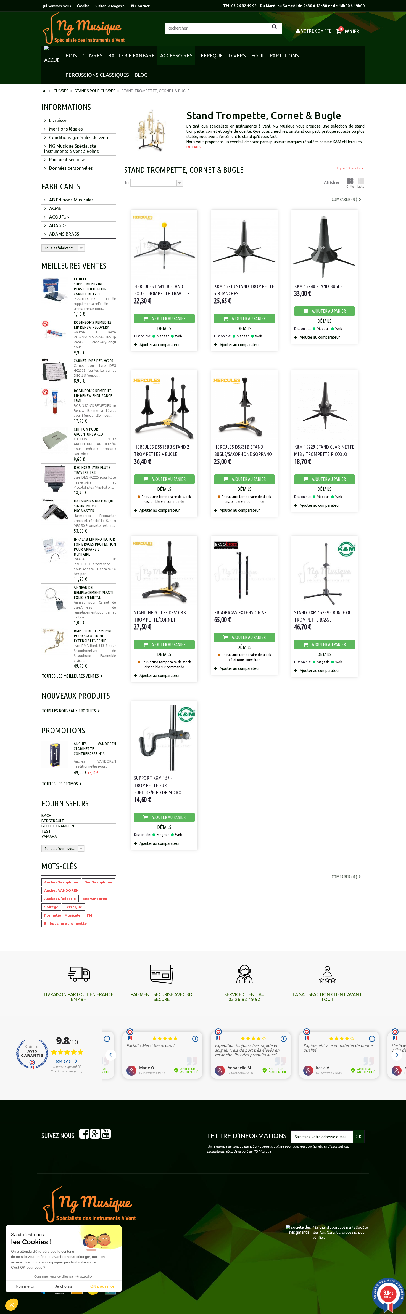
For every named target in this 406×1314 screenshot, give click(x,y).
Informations (66, 107)
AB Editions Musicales (71, 199)
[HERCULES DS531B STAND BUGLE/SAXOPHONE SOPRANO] (244, 405)
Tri (126, 182)
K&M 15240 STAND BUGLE (318, 286)
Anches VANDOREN (61, 890)
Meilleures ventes (73, 265)
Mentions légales (65, 128)
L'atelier (83, 6)
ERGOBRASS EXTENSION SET (241, 612)
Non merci (25, 1286)
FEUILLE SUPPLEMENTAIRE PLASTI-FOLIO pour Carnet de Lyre (90, 286)
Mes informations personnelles (234, 1234)
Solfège (51, 907)
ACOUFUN (59, 216)
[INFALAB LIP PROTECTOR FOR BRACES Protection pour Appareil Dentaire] (54, 550)
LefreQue (73, 907)
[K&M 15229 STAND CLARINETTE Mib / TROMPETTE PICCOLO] (324, 405)
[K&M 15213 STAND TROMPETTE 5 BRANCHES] (244, 245)
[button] (11, 1304)
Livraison (57, 120)
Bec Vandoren (94, 899)
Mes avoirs (216, 1220)
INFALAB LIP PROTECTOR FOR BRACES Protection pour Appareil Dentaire (95, 546)
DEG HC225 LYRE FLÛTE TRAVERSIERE (92, 470)
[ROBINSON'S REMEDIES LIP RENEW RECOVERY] (54, 333)
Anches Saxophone (61, 882)
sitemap (131, 1267)
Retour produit (219, 1213)
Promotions (63, 730)
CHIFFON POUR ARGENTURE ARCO (88, 431)
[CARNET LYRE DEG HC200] (54, 371)
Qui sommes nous (56, 6)
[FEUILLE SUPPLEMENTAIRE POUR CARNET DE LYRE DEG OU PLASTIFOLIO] (54, 290)
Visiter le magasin (110, 6)
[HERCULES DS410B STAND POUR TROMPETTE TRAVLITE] (164, 245)
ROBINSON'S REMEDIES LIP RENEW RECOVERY (93, 325)
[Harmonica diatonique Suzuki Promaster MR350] (54, 511)
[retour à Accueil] (43, 91)
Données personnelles (70, 168)
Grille (350, 186)
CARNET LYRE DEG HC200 (93, 360)
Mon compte (229, 1190)
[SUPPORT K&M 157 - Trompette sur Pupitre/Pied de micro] (164, 736)
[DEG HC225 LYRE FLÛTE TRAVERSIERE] (54, 478)
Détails (193, 147)
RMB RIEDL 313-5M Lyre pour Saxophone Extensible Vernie (93, 635)
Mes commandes (221, 1206)
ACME (54, 208)
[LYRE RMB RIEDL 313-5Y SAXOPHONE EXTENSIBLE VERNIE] (54, 641)
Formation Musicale (62, 915)
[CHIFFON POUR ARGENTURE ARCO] (54, 440)
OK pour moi (102, 1286)
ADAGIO (57, 225)
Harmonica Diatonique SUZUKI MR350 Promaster (94, 505)
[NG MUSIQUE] (83, 28)
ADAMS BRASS (63, 234)
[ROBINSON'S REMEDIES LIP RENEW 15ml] (54, 401)
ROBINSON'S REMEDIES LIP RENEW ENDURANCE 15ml (93, 395)
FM (89, 915)
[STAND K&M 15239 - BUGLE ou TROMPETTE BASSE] (324, 571)
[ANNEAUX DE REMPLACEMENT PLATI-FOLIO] (54, 598)
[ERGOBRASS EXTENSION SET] (244, 571)
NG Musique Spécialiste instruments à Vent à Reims (71, 149)
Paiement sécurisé (66, 159)
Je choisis (63, 1286)
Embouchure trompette (65, 923)
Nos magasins (136, 1227)
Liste (361, 186)
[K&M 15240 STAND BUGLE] (324, 245)
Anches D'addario (60, 899)
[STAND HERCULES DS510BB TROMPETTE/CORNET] (164, 571)
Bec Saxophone (98, 882)
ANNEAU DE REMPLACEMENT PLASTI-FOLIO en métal (94, 592)
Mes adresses (219, 1227)
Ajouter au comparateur (159, 345)
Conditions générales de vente (78, 137)
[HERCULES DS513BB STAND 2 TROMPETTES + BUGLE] (164, 405)
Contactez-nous (138, 1234)
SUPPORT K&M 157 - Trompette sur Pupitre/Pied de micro (157, 785)
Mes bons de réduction (227, 1241)
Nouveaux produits (75, 695)
